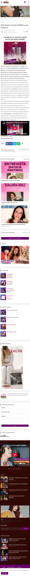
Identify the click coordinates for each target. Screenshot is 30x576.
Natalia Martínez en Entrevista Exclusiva (11, 180)
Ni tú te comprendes (11, 324)
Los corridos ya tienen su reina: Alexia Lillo (18, 483)
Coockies (19, 567)
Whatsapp (18, 143)
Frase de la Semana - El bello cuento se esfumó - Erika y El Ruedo (17, 557)
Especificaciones (11, 567)
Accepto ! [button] (4, 573)
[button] (28, 2)
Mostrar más (26, 159)
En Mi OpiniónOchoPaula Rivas (10, 297)
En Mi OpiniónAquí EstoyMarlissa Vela (10, 276)
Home (4, 567)
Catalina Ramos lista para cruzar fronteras (18, 489)
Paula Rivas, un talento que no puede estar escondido (18, 478)
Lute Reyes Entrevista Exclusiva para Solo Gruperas (13, 224)
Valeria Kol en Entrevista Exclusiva (9, 202)
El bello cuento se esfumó (13, 317)
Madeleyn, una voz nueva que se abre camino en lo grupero (17, 539)
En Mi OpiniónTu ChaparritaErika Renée (10, 283)
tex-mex (10, 21)
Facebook (10, 143)
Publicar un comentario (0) (15, 238)
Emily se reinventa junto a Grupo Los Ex (17, 544)
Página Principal (4, 21)
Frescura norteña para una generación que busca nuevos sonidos (18, 551)
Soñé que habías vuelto (12, 310)
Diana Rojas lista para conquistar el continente (16, 496)
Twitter (15, 143)
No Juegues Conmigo (11, 332)
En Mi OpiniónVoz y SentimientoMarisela (11, 290)
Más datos (25, 570)
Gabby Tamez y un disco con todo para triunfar (11, 520)
